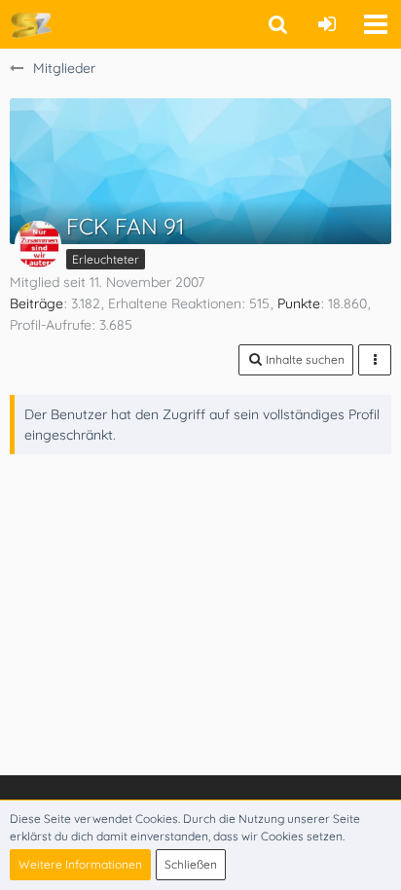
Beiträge (36, 303)
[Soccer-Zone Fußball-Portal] (30, 24)
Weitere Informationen (80, 864)
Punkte (298, 303)
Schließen (190, 864)
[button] (375, 24)
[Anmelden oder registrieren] (327, 24)
